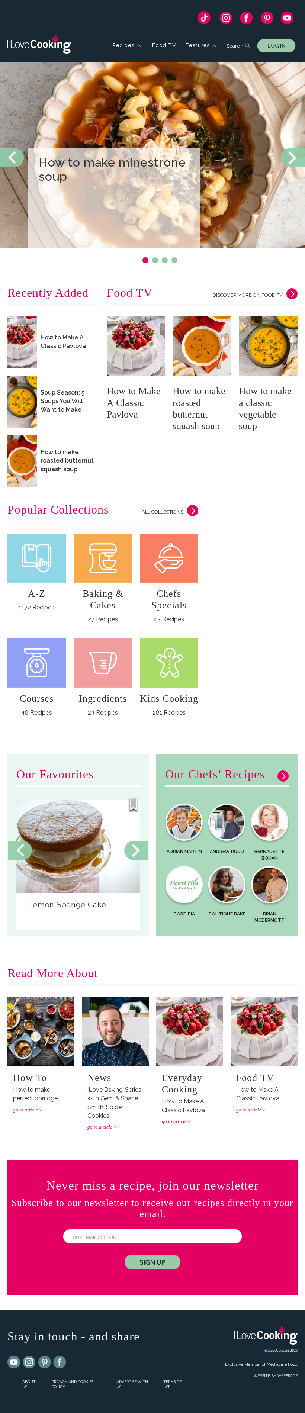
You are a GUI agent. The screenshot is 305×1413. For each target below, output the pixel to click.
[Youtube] (14, 1362)
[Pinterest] (267, 20)
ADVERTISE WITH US (132, 1384)
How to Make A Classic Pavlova (63, 342)
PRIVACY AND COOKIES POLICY (72, 1384)
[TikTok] (204, 19)
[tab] (145, 260)
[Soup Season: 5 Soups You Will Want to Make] (22, 402)
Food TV (164, 45)
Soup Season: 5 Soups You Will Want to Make (62, 401)
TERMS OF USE (172, 1384)
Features (198, 45)
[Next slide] (293, 157)
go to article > (27, 1110)
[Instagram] (226, 20)
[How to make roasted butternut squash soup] (22, 461)
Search (235, 45)
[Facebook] (246, 20)
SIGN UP (152, 1262)
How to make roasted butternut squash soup (67, 460)
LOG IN (276, 45)
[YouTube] (287, 20)
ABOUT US (29, 1384)
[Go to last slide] (20, 850)
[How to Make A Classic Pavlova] (22, 342)
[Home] (39, 45)
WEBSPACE (287, 1376)
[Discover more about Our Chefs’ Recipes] (281, 777)
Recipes (123, 45)
